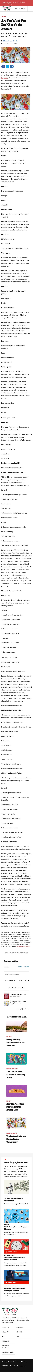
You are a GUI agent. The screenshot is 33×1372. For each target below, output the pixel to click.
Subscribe (22, 8)
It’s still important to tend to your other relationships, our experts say (16, 1295)
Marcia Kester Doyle (10, 41)
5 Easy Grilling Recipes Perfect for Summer (15, 1042)
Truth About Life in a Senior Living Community (16, 1139)
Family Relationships (11, 1286)
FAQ (3, 1336)
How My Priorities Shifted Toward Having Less (15, 1106)
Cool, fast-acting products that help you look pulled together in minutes (15, 1264)
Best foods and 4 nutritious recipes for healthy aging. (14, 34)
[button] (30, 9)
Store (18, 1336)
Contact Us (5, 1327)
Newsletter (20, 1332)
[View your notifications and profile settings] (28, 980)
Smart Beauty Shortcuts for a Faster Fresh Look (14, 1258)
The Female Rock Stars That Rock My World (15, 1074)
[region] (16, 987)
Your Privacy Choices (20, 1366)
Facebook (3, 66)
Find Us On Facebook (5, 1347)
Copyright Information (8, 1362)
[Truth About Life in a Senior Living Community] (16, 1123)
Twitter (7, 66)
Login (15, 8)
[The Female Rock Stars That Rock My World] (16, 1059)
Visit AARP (5, 1341)
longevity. (4, 78)
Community (20, 1327)
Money (6, 1196)
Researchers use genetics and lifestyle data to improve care (16, 1233)
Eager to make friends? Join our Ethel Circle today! (14, 3)
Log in (20, 966)
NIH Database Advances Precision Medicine (16, 1228)
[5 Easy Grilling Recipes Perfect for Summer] (16, 1026)
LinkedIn (12, 66)
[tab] (10, 980)
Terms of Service (21, 1362)
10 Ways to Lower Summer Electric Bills (13, 1199)
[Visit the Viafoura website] (25, 1009)
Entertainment (9, 1255)
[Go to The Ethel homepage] (2, 8)
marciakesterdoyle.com (23, 946)
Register (26, 966)
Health (4, 16)
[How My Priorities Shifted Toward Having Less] (16, 1091)
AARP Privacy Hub (7, 1366)
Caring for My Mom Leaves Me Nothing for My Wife (14, 1289)
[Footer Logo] (16, 1311)
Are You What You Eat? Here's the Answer (13, 25)
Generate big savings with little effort (16, 1204)
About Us (5, 1332)
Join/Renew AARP (8, 1352)
